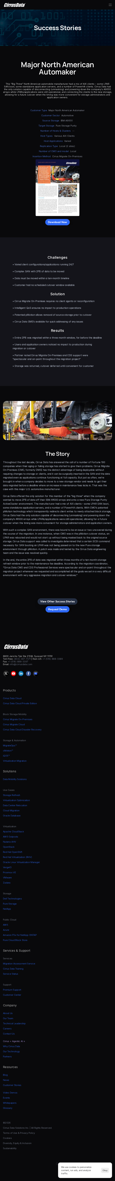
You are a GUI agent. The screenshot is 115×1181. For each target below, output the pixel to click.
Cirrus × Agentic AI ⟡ (14, 1041)
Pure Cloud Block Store (15, 940)
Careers (7, 1028)
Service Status (10, 973)
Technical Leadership (14, 1023)
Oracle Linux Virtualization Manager (21, 862)
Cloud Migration (11, 810)
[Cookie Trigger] (57, 1163)
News (6, 1080)
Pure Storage (10, 903)
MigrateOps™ (10, 745)
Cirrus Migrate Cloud (14, 724)
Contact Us (9, 1033)
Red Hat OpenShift (12, 852)
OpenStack (9, 846)
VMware (7, 877)
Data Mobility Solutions (15, 779)
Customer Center (12, 994)
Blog (5, 1074)
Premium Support (12, 989)
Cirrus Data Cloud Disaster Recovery (22, 729)
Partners (7, 1056)
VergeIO (7, 867)
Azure (6, 929)
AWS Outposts (10, 836)
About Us (8, 1013)
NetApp (7, 908)
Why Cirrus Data (11, 1046)
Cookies (7, 1138)
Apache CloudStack (13, 831)
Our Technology (11, 1051)
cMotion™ (8, 750)
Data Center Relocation (15, 805)
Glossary (7, 1108)
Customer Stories (12, 1085)
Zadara (6, 882)
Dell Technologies (12, 898)
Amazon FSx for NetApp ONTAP (20, 935)
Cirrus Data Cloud (12, 698)
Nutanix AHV (9, 841)
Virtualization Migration (15, 760)
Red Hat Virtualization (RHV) (17, 857)
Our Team (8, 1018)
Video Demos (10, 1092)
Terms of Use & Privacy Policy (19, 1133)
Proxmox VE (9, 872)
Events (6, 1097)
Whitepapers (9, 1102)
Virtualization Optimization (16, 800)
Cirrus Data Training (13, 968)
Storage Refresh (11, 795)
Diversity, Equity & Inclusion (17, 1143)
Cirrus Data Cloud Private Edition (20, 703)
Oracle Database (12, 815)
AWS (5, 924)
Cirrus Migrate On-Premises (17, 719)
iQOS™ (6, 755)
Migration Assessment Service (19, 963)
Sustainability (9, 1148)
